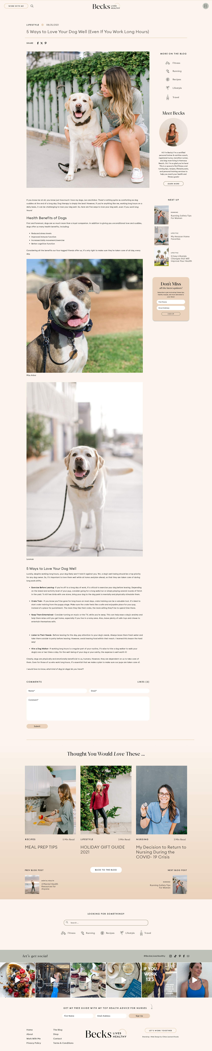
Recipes (30, 839)
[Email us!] (188, 956)
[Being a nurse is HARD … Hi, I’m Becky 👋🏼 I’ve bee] (123, 980)
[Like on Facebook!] (184, 956)
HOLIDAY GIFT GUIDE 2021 (102, 849)
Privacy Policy (33, 1043)
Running (174, 212)
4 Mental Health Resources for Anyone (49, 886)
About (29, 1034)
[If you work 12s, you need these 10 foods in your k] (159, 980)
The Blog (57, 1029)
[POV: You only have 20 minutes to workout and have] (52, 980)
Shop (56, 1034)
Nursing (142, 839)
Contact (57, 1038)
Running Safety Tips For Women (181, 216)
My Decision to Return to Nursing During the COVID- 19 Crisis (161, 851)
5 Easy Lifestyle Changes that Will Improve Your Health (181, 258)
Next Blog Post (177, 870)
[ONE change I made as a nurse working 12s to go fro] (194, 980)
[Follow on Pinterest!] (180, 956)
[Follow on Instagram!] (170, 956)
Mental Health (47, 881)
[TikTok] (175, 956)
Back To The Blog (106, 870)
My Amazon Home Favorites (180, 237)
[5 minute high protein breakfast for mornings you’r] (17, 980)
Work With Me (16, 6)
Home (29, 1029)
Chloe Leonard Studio (171, 1037)
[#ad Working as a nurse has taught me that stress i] (88, 980)
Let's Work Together (160, 1030)
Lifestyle (32, 24)
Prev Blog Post (34, 870)
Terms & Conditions (63, 1043)
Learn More (173, 184)
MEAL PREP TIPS (41, 847)
